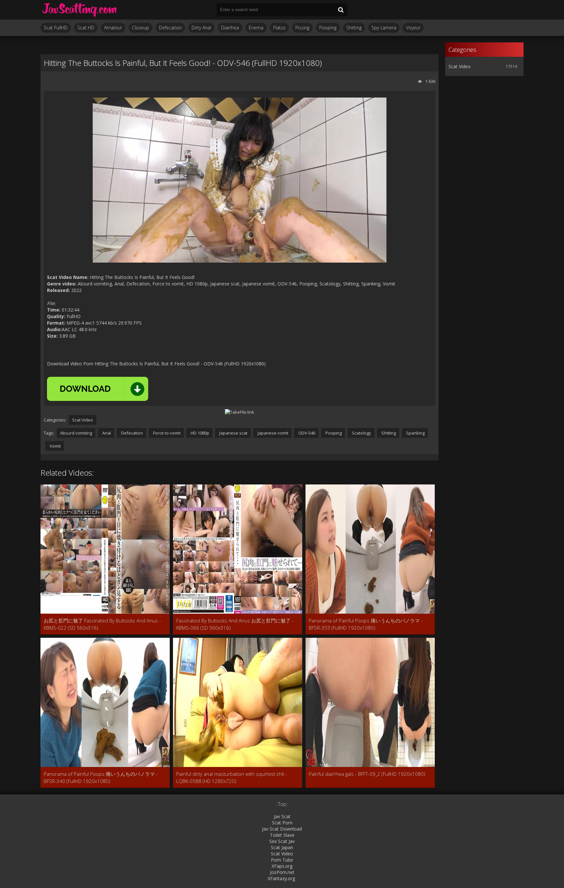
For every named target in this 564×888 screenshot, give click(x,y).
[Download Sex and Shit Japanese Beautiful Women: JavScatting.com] (79, 10)
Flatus (279, 27)
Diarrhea (230, 27)
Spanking (415, 433)
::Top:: (282, 804)
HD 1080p (199, 433)
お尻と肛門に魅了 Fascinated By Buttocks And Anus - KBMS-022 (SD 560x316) (102, 624)
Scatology (361, 433)
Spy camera (383, 27)
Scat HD (85, 27)
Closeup (140, 27)
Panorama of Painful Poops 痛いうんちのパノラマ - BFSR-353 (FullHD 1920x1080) (366, 624)
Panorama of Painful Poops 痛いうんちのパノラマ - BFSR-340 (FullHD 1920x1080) (101, 777)
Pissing (302, 27)
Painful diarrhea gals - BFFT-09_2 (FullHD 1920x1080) (367, 774)
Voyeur (413, 27)
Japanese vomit (272, 433)
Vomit (55, 446)
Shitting (354, 27)
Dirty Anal (201, 27)
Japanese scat (232, 433)
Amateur (113, 27)
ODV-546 (306, 433)
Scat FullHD (56, 27)
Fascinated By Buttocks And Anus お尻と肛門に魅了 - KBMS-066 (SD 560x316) (234, 624)
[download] (97, 389)
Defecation (170, 27)
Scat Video (82, 420)
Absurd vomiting (76, 433)
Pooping (328, 27)
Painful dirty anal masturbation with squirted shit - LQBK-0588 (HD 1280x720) (231, 777)
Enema (256, 27)
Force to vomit (166, 433)
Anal (106, 433)
